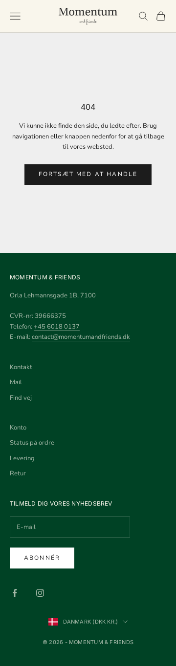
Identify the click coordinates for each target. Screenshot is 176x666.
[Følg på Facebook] (15, 593)
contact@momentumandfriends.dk (81, 337)
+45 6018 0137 (57, 326)
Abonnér (42, 558)
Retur (18, 473)
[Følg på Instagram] (40, 593)
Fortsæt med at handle (88, 174)
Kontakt (21, 367)
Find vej (21, 397)
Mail (16, 382)
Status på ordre (32, 442)
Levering (22, 458)
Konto (18, 427)
